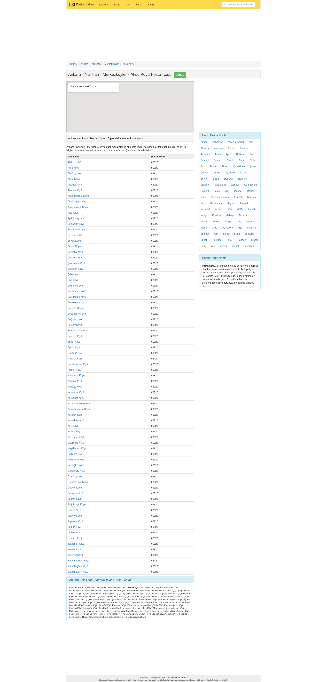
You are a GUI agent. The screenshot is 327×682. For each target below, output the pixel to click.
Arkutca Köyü (75, 190)
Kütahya (216, 215)
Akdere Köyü (74, 162)
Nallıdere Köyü (75, 454)
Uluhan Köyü (74, 526)
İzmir (128, 4)
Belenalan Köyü (76, 223)
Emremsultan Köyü (78, 330)
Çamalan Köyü (75, 268)
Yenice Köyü (74, 549)
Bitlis (252, 160)
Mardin (204, 221)
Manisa (243, 215)
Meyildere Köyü (76, 442)
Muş (238, 221)
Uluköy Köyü (74, 532)
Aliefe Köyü (74, 179)
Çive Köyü (73, 280)
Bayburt (218, 160)
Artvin (218, 154)
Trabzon (241, 239)
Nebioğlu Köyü (75, 465)
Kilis (230, 209)
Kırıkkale (244, 203)
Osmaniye (227, 227)
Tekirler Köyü (75, 515)
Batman (205, 160)
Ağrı (251, 142)
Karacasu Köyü (76, 392)
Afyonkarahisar (236, 142)
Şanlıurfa (249, 233)
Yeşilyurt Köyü (75, 555)
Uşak (203, 246)
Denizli (216, 172)
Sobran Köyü (75, 498)
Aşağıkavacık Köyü (78, 207)
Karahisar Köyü (76, 397)
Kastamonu (216, 203)
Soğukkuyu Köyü (77, 504)
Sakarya (251, 227)
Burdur (213, 166)
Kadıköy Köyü (75, 386)
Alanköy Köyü (75, 173)
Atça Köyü (73, 212)
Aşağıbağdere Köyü (78, 195)
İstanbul (103, 4)
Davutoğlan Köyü (77, 296)
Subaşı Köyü (74, 510)
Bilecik (230, 160)
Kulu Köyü (73, 425)
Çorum (204, 172)
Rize (240, 227)
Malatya (230, 215)
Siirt (216, 233)
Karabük (238, 197)
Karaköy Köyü (75, 414)
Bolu (203, 166)
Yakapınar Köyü (76, 543)
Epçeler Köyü (75, 336)
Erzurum (242, 178)
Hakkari (205, 190)
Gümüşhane (251, 184)
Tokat (229, 239)
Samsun (205, 233)
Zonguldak (249, 246)
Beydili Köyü (74, 246)
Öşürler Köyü (75, 487)
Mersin (216, 221)
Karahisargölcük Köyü (79, 403)
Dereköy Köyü (75, 308)
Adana (204, 142)
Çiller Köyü (73, 274)
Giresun (235, 184)
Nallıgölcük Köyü (76, 459)
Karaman (252, 197)
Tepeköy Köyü (75, 521)
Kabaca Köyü (75, 381)
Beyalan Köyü (75, 235)
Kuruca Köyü (74, 431)
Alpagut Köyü (75, 184)
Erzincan (228, 178)
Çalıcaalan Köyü (76, 263)
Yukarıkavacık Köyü (78, 571)
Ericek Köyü (74, 341)
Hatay (217, 190)
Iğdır (227, 190)
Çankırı (253, 166)
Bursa (139, 4)
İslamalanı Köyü (76, 375)
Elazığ (215, 178)
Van (213, 246)
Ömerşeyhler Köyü (78, 482)
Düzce (243, 172)
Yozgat (235, 246)
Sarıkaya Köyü (75, 493)
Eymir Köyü (74, 347)
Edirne (204, 178)
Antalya (151, 4)
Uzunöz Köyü (75, 538)
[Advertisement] (163, 35)
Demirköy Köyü (76, 302)
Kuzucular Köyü (76, 437)
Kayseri (231, 203)
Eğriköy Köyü (75, 324)
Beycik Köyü (74, 240)
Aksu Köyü (73, 167)
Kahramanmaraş (220, 197)
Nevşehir (250, 221)
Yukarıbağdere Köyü (78, 560)
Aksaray (205, 148)
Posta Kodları (85, 4)
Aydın (228, 154)
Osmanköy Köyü (76, 470)
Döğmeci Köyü (75, 319)
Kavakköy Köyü (76, 420)
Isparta (238, 190)
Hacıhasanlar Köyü (78, 364)
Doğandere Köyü (77, 313)
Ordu (214, 227)
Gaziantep (220, 184)
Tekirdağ (217, 239)
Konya (204, 215)
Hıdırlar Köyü (74, 369)
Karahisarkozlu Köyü (79, 409)
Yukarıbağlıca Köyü (78, 566)
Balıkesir (240, 154)
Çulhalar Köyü (75, 285)
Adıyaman (217, 142)
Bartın (253, 154)
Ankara (116, 4)
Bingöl (241, 160)
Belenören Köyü (76, 229)
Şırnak (204, 239)
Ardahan (205, 154)
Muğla (228, 221)
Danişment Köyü (76, 291)
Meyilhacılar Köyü (77, 448)
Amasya (218, 148)
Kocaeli (251, 209)
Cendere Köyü (75, 257)
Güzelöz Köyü (75, 358)
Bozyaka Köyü (75, 252)
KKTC (240, 209)
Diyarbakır (230, 172)
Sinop (226, 233)
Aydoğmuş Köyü (76, 218)
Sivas (237, 233)
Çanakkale (239, 166)
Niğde (204, 227)
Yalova (223, 246)
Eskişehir (205, 184)
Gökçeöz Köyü (75, 353)
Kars (203, 203)
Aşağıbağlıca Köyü (77, 201)
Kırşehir (219, 209)
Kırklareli (205, 209)
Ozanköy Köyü (75, 476)
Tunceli (254, 239)
